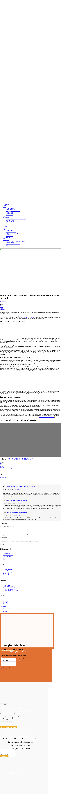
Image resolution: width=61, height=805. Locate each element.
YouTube (5, 599)
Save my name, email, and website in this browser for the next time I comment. (19, 541)
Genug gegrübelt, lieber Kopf (10, 588)
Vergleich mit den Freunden (27, 317)
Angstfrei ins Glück (7, 572)
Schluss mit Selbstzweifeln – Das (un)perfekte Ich (19, 459)
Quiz (4, 557)
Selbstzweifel (3, 477)
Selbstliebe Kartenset (8, 574)
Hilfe (4, 560)
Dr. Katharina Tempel (8, 555)
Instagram (5, 601)
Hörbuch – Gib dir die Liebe (9, 589)
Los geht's (4, 756)
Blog (4, 559)
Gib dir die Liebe (7, 585)
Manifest (5, 576)
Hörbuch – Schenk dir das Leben (11, 590)
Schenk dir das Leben (8, 586)
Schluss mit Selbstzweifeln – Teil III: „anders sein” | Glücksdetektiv (21, 486)
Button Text (3, 704)
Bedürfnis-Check (7, 556)
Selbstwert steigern (15, 468)
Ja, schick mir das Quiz (8, 727)
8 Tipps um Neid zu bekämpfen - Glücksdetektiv (17, 500)
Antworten (17, 489)
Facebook (5, 602)
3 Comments (3, 301)
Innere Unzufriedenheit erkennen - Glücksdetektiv (17, 512)
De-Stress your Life (7, 569)
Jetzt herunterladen (8, 650)
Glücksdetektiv (6, 553)
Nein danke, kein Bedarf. (7, 721)
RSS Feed (5, 603)
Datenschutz (6, 610)
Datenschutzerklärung (5, 668)
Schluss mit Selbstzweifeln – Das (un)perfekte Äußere (20, 458)
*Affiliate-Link (6, 608)
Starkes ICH (6, 573)
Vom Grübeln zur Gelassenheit (10, 570)
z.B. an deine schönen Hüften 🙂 (47, 417)
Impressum (5, 611)
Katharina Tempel (5, 468)
